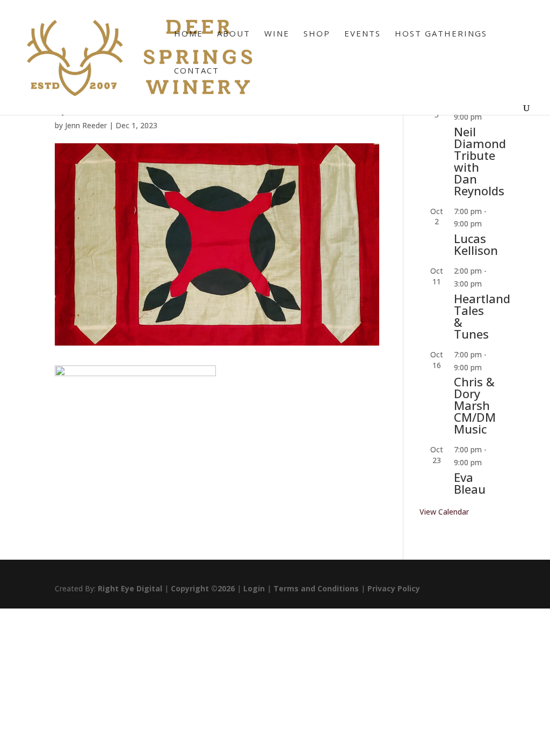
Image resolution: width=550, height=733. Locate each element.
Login (254, 588)
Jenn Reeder (86, 125)
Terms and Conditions (316, 588)
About (233, 34)
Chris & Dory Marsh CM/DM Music (475, 405)
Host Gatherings (441, 34)
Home (188, 34)
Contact (196, 71)
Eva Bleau (470, 483)
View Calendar (444, 512)
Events (362, 34)
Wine (277, 34)
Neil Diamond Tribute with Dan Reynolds (480, 161)
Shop (316, 34)
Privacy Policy (393, 588)
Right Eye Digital (130, 588)
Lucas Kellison (476, 244)
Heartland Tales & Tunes (482, 316)
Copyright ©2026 (203, 588)
